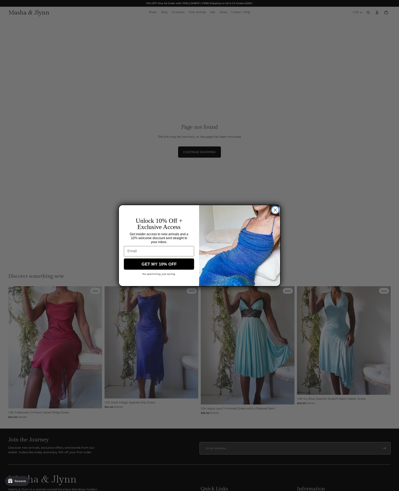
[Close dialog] (275, 210)
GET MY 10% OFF (159, 264)
